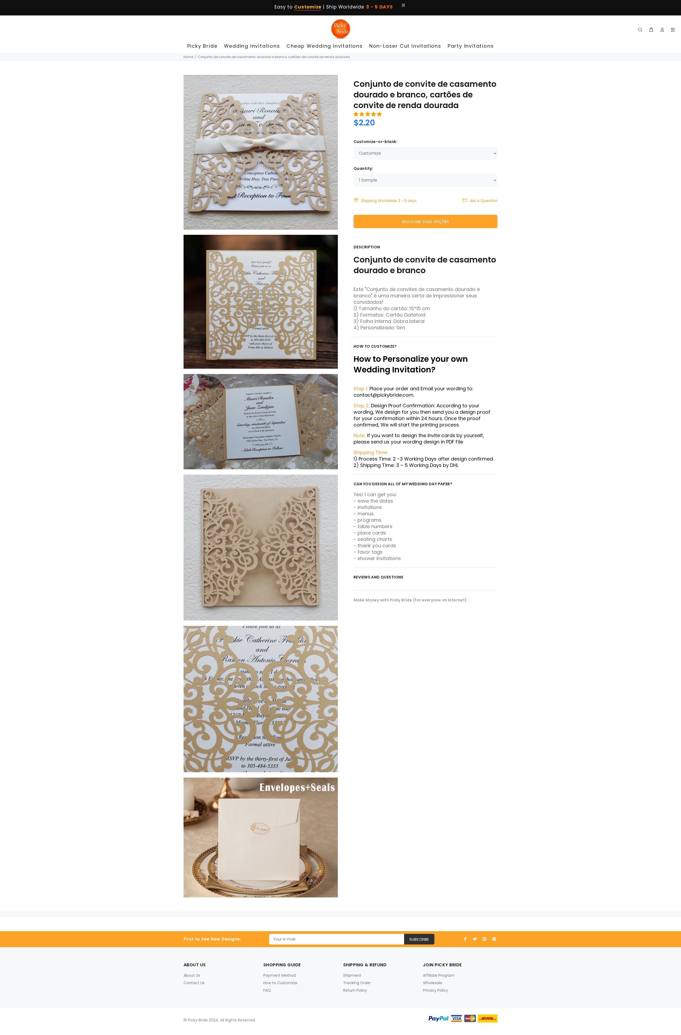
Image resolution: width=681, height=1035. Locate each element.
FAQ (267, 990)
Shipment (352, 975)
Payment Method (279, 975)
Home (188, 57)
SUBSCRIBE (419, 939)
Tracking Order (357, 982)
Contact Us (194, 982)
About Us (192, 975)
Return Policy (355, 990)
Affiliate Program (438, 975)
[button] (368, 114)
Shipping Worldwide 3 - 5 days (388, 200)
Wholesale (432, 982)
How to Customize (280, 982)
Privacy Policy (435, 990)
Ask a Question (483, 200)
